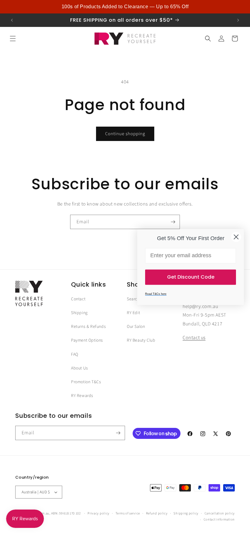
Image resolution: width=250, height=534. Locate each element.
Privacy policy (98, 513)
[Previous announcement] (12, 20)
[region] (125, 6)
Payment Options (87, 340)
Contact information (219, 519)
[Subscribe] (173, 222)
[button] (13, 38)
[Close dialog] (236, 237)
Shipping (79, 313)
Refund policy (157, 513)
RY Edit (133, 313)
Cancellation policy (220, 513)
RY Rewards (82, 396)
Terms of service (128, 513)
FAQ (74, 354)
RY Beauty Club (141, 340)
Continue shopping (125, 134)
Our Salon (136, 327)
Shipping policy (185, 513)
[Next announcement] (238, 20)
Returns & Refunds (88, 327)
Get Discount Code (190, 276)
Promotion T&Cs (86, 382)
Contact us (194, 337)
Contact (78, 299)
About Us (79, 368)
